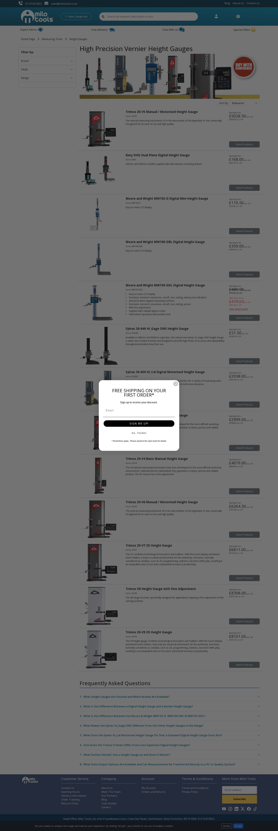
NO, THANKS (139, 433)
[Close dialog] (176, 384)
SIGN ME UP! (139, 423)
